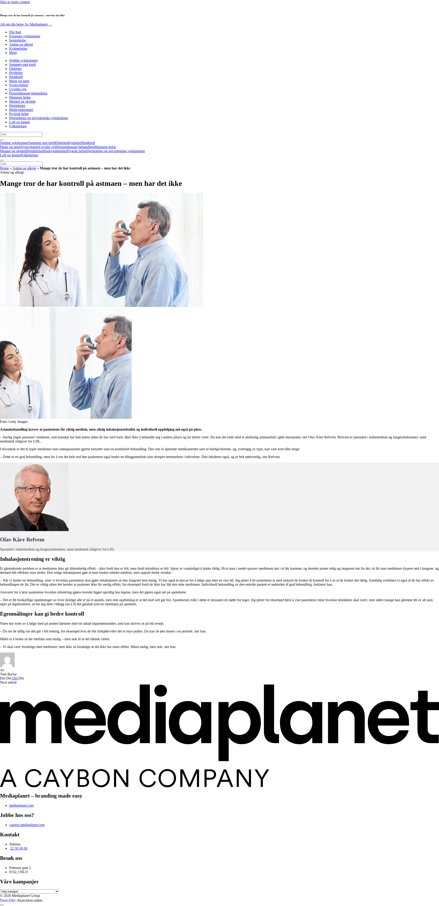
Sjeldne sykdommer (23, 60)
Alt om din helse (24, 24)
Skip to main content (15, 2)
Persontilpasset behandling (28, 93)
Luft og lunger (19, 122)
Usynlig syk (18, 89)
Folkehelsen (18, 126)
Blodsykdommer (21, 110)
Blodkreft (16, 77)
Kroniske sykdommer (24, 36)
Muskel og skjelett (22, 101)
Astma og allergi (21, 44)
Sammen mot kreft (22, 64)
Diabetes (15, 69)
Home (4, 168)
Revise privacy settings (30, 900)
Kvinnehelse (18, 48)
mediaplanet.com (21, 805)
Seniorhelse (17, 40)
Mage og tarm (19, 81)
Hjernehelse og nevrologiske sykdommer (38, 118)
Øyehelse (16, 73)
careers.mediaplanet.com (27, 825)
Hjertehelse (17, 106)
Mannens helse (20, 97)
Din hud (15, 32)
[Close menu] (2, 160)
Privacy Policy (8, 900)
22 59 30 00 (18, 848)
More (13, 53)
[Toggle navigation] (50, 25)
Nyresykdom (18, 85)
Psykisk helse (19, 114)
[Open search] (2, 140)
